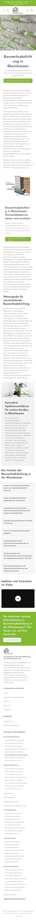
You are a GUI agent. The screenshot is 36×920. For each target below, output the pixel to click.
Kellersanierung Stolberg (13, 859)
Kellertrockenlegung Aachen (14, 870)
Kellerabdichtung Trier (12, 833)
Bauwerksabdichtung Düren (14, 743)
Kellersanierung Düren (12, 844)
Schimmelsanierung (11, 765)
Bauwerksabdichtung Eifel (13, 746)
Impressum (8, 721)
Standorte (7, 709)
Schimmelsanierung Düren (14, 771)
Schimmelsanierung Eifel (13, 774)
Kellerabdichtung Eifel (12, 819)
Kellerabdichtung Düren (13, 816)
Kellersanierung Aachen (13, 841)
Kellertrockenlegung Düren (14, 873)
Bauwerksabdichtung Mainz (14, 752)
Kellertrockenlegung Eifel (13, 875)
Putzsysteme (8, 793)
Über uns (7, 705)
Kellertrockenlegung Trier (13, 890)
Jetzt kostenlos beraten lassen (18, 81)
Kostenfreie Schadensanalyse (14, 697)
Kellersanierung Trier (12, 862)
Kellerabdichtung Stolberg (13, 830)
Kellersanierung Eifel (12, 847)
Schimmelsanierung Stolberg (14, 786)
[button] (4, 10)
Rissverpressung (9, 797)
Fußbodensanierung (11, 801)
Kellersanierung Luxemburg (14, 850)
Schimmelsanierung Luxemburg (15, 777)
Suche (6, 693)
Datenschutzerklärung (11, 725)
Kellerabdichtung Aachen (13, 813)
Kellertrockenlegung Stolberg (14, 887)
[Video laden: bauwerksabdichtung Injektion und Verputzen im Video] (18, 598)
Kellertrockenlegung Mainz (14, 881)
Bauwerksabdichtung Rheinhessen (16, 754)
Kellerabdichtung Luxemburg (14, 822)
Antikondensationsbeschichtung (15, 806)
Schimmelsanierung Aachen (14, 768)
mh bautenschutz (12, 911)
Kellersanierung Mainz (12, 853)
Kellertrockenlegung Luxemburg (15, 878)
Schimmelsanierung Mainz (14, 780)
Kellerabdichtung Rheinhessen (15, 828)
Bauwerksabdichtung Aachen (14, 740)
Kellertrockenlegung (11, 866)
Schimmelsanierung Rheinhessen (16, 783)
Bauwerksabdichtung (21, 167)
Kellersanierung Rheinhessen (14, 856)
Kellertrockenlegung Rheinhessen (16, 884)
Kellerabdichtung (10, 810)
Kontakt (6, 701)
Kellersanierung (9, 838)
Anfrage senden (12, 640)
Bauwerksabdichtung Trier (13, 760)
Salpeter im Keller (10, 895)
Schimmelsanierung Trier (13, 788)
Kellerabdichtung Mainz (13, 825)
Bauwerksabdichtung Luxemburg (16, 749)
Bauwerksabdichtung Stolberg (15, 757)
